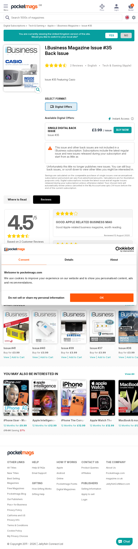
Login (84, 499)
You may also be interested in (31, 374)
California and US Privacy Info (16, 517)
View (6, 357)
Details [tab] (69, 259)
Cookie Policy (14, 530)
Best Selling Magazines (13, 480)
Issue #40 (38, 348)
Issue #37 (96, 348)
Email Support (39, 473)
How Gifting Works (42, 488)
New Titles (13, 473)
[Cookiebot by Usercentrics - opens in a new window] (118, 249)
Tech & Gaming (36, 25)
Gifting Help (38, 494)
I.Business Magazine (68, 25)
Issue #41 (10, 348)
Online (60, 478)
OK (102, 297)
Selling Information (91, 488)
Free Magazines (15, 488)
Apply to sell (88, 494)
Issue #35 (87, 25)
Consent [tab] (24, 259)
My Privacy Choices (17, 536)
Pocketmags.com (115, 473)
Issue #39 (67, 348)
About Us (111, 467)
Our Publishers (15, 499)
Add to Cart (18, 357)
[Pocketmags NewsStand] (23, 7)
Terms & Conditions (17, 525)
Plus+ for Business (17, 504)
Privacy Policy (14, 510)
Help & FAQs (38, 467)
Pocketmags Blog (16, 493)
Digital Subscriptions (14, 25)
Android (61, 473)
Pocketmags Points (67, 484)
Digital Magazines (66, 489)
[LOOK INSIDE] (22, 90)
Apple (50, 25)
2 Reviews (76, 65)
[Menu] (6, 7)
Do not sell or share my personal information (36, 297)
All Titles (11, 467)
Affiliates (86, 473)
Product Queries (90, 467)
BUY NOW (122, 129)
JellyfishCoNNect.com (117, 484)
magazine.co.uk (114, 478)
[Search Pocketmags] (7, 18)
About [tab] (114, 259)
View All (129, 373)
